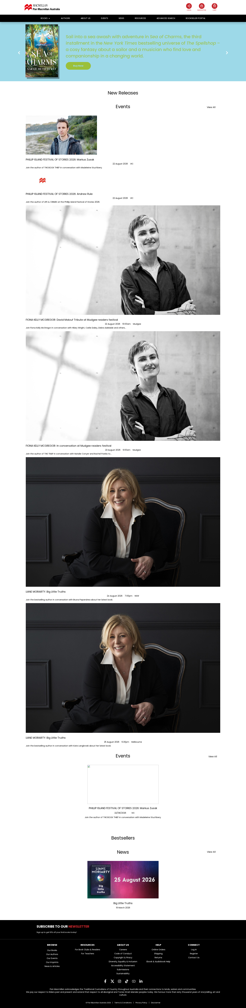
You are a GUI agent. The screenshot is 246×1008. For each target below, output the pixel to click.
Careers (123, 949)
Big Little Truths (123, 903)
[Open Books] (49, 18)
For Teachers (87, 953)
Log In (194, 949)
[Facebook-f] (105, 981)
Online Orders (158, 949)
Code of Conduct (123, 953)
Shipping (158, 953)
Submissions (123, 969)
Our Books (52, 950)
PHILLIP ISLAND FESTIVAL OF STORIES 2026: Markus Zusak (123, 808)
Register (194, 953)
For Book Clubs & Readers (87, 949)
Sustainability (123, 973)
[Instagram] (119, 981)
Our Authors (52, 954)
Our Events (52, 958)
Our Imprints (52, 962)
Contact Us (193, 957)
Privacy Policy (141, 1002)
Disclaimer (155, 1002)
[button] (19, 52)
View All (211, 107)
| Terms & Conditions (122, 1002)
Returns (158, 957)
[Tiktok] (126, 981)
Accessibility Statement (123, 965)
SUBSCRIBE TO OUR (64, 926)
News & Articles (52, 966)
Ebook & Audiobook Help (158, 961)
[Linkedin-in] (140, 981)
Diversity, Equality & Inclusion (123, 961)
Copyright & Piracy (123, 957)
